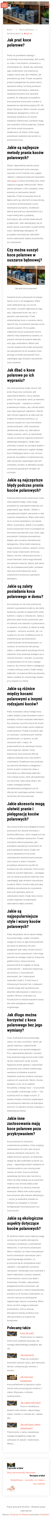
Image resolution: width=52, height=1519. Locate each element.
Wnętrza (28, 34)
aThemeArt (44, 1514)
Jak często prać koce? (30, 1402)
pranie (14, 180)
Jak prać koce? (27, 1354)
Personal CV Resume (19, 1514)
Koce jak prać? (27, 1333)
